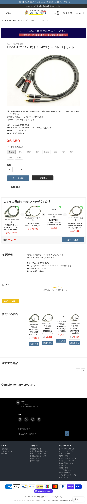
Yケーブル (62, 465)
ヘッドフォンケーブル (67, 461)
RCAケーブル (63, 456)
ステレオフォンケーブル (67, 475)
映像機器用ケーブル (66, 473)
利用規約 (38, 500)
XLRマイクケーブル (66, 453)
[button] (7, 13)
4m (63, 152)
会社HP (4, 453)
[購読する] (67, 433)
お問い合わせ (35, 461)
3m (55, 152)
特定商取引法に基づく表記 (67, 500)
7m (10, 157)
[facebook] (20, 419)
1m (20, 152)
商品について (35, 458)
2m (37, 152)
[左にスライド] (78, 370)
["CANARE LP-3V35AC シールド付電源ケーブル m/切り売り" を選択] (60, 207)
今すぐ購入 (42, 178)
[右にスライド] (83, 370)
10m (19, 157)
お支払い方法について (38, 456)
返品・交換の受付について (39, 451)
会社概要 (4, 449)
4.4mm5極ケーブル (66, 463)
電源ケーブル (63, 477)
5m (71, 152)
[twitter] (26, 419)
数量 (9, 165)
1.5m (29, 152)
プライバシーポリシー (18, 500)
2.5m (46, 152)
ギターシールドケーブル (67, 458)
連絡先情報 (55, 500)
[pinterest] (39, 419)
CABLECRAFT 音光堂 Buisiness (40, 497)
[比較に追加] (36, 319)
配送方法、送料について (38, 453)
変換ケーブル (63, 468)
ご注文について (35, 449)
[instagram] (32, 419)
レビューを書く (10, 301)
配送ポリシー (46, 500)
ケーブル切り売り (65, 470)
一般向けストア (6, 451)
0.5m (11, 152)
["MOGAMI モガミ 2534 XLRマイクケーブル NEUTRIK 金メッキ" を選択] (17, 207)
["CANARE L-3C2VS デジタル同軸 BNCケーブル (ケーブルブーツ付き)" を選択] (81, 207)
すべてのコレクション (67, 449)
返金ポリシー (30, 500)
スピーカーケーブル (66, 451)
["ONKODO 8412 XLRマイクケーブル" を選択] (39, 207)
